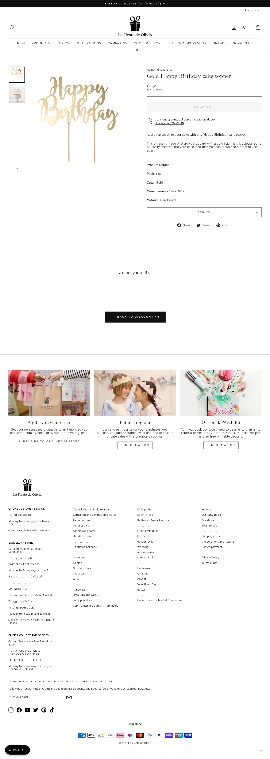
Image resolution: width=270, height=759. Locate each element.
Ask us (204, 212)
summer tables (146, 557)
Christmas (143, 573)
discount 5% (164, 69)
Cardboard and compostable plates (94, 514)
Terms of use (210, 563)
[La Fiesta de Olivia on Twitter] (35, 710)
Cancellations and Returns (218, 541)
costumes (79, 557)
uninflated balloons (85, 547)
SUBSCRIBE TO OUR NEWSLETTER (49, 441)
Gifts (76, 578)
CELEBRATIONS (88, 43)
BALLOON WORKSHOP (188, 43)
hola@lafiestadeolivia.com (32, 530)
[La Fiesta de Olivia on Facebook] (19, 710)
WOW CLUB (243, 43)
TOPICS (63, 43)
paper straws (81, 525)
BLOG (135, 50)
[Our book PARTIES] (221, 393)
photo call (79, 573)
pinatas (77, 563)
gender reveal (145, 541)
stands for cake (82, 536)
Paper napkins (81, 520)
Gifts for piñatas (83, 568)
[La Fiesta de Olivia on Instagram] (11, 710)
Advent (141, 578)
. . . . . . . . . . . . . (80, 541)
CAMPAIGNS (118, 43)
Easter (141, 589)
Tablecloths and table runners (91, 509)
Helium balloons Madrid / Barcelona (159, 600)
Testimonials (209, 525)
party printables (83, 600)
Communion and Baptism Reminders (95, 605)
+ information (135, 445)
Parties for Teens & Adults (153, 520)
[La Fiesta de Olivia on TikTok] (52, 710)
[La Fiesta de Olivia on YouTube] (27, 710)
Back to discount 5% (138, 316)
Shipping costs (211, 536)
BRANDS (220, 43)
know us (207, 509)
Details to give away (85, 595)
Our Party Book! (211, 514)
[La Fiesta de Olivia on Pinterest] (43, 710)
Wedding (142, 547)
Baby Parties (145, 514)
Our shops (208, 520)
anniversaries (145, 552)
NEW (21, 43)
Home (150, 69)
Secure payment (212, 547)
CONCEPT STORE (148, 43)
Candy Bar (79, 589)
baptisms (143, 536)
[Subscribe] (69, 697)
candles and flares (84, 530)
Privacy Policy (210, 557)
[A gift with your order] (49, 393)
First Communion (147, 530)
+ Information (221, 445)
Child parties (145, 509)
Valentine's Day (147, 584)
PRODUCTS (41, 43)
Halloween (144, 568)
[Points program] (135, 393)
